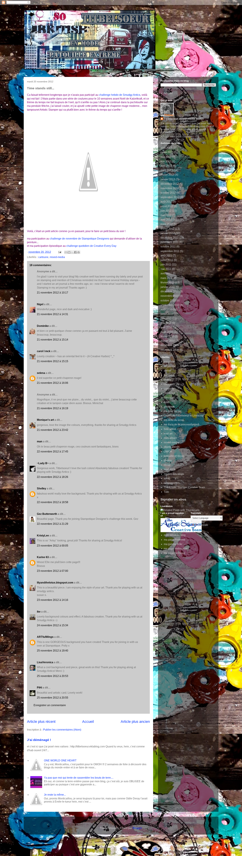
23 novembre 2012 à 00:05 (52, 545)
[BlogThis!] (69, 252)
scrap (167, 478)
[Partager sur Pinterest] (78, 252)
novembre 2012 (170, 188)
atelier (167, 370)
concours (169, 397)
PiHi (39, 687)
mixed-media (57, 257)
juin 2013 (166, 156)
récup (167, 464)
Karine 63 (43, 557)
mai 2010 (166, 323)
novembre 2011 (170, 242)
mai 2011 (166, 269)
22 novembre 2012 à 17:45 (52, 451)
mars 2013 (167, 170)
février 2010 (167, 336)
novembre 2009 (170, 349)
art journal (169, 366)
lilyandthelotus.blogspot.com (55, 582)
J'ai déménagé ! (39, 740)
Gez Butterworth (47, 514)
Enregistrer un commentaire (50, 705)
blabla (167, 379)
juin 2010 (166, 318)
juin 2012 (166, 210)
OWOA (168, 451)
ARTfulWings (45, 636)
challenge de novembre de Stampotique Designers (79, 238)
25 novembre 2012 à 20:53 (52, 676)
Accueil (88, 721)
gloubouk (169, 406)
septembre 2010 (170, 305)
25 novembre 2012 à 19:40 (52, 650)
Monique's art (45, 419)
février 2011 (167, 282)
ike (38, 611)
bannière (169, 375)
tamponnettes (172, 482)
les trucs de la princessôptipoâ (181, 424)
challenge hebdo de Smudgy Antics (119, 94)
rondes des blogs (174, 474)
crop (166, 402)
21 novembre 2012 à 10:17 (52, 292)
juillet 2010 (167, 313)
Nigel (40, 304)
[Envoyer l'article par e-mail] (59, 252)
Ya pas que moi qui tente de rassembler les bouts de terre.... (78, 777)
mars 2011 (167, 278)
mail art (168, 433)
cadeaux (169, 384)
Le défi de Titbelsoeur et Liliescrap (184, 415)
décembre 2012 (170, 183)
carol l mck (43, 351)
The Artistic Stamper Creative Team (184, 487)
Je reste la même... (55, 794)
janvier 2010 (168, 340)
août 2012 (166, 201)
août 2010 (166, 309)
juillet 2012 (167, 206)
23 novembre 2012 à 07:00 (52, 570)
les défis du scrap (174, 420)
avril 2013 (166, 165)
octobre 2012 (168, 192)
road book (169, 469)
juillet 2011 (167, 260)
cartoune (43, 257)
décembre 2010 (170, 291)
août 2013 (166, 147)
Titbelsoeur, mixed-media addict (183, 118)
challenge (169, 393)
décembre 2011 (170, 237)
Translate (202, 525)
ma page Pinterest (174, 539)
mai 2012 (166, 215)
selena (41, 373)
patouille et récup (174, 456)
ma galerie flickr (173, 544)
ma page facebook (174, 553)
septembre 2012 (170, 197)
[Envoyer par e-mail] (66, 252)
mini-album (170, 438)
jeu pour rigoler (172, 411)
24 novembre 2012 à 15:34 (52, 625)
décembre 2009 (170, 345)
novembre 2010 (170, 295)
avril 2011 (166, 273)
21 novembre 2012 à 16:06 (52, 382)
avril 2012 (166, 219)
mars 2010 (167, 331)
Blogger (137, 828)
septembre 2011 (170, 251)
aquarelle (169, 361)
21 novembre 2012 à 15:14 (52, 339)
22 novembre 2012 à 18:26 (52, 477)
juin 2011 (166, 264)
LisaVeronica (45, 662)
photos (168, 460)
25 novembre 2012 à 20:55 (52, 697)
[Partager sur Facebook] (75, 252)
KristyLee (43, 535)
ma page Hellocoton (175, 548)
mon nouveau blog (175, 535)
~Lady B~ (43, 463)
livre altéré (170, 429)
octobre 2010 (168, 300)
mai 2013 (166, 161)
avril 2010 (166, 327)
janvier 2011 (168, 287)
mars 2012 (167, 224)
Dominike (43, 326)
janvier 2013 (168, 179)
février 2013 (167, 174)
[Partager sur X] (72, 252)
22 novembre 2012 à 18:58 (52, 502)
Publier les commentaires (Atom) (62, 729)
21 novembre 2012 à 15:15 (52, 361)
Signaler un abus (173, 499)
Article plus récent (41, 721)
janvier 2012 (168, 233)
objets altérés (171, 446)
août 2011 (166, 255)
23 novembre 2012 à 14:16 (52, 600)
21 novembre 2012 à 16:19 (52, 408)
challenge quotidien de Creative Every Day (91, 245)
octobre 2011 (168, 246)
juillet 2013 (167, 152)
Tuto (166, 491)
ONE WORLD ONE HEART (60, 760)
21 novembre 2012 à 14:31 (52, 314)
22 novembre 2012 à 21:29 (52, 523)
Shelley (42, 488)
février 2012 (167, 228)
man (39, 441)
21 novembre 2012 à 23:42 (52, 429)
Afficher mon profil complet (176, 136)
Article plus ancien (135, 721)
